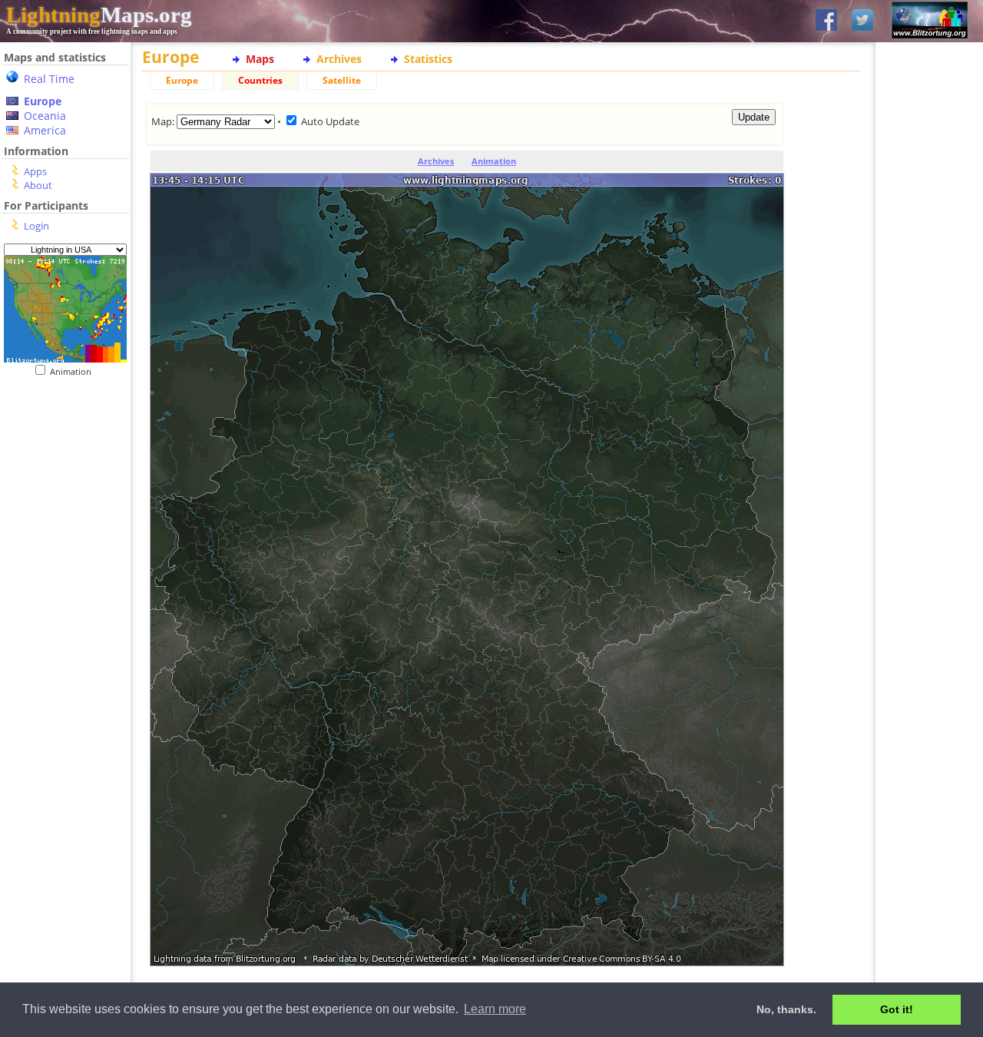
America (45, 130)
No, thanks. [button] (786, 1009)
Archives (339, 58)
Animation (74, 371)
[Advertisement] (60, 471)
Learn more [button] (495, 1008)
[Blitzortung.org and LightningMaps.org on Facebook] (826, 21)
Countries (260, 80)
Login (36, 226)
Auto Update (330, 121)
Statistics (428, 58)
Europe (42, 101)
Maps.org (99, 14)
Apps (35, 171)
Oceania (45, 115)
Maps (260, 58)
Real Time (49, 78)
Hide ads (929, 529)
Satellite (342, 80)
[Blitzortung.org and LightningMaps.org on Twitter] (862, 21)
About (38, 185)
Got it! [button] (896, 1009)
